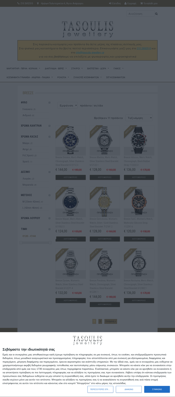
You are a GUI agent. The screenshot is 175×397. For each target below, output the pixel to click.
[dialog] (87, 364)
